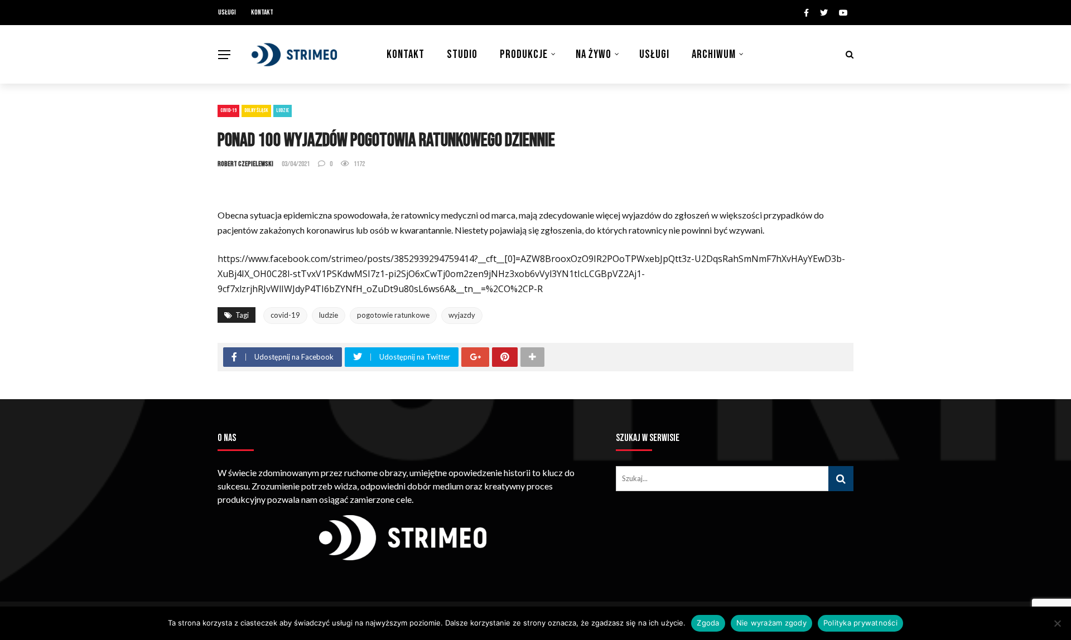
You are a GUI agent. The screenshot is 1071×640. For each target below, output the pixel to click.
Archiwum (714, 54)
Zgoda (708, 622)
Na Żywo (593, 54)
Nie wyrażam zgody (771, 622)
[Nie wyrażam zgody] (1057, 623)
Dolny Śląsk (256, 110)
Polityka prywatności (860, 622)
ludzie (328, 315)
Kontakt (262, 12)
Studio (462, 54)
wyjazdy (461, 315)
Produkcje (524, 54)
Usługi (227, 12)
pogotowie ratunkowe (393, 315)
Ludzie (282, 110)
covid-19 (285, 315)
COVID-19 (228, 110)
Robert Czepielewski (245, 163)
